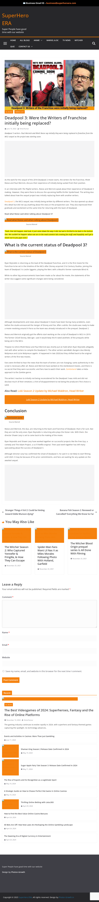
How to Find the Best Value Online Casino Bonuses (26, 813)
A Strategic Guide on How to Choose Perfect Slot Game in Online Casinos (35, 791)
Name (6, 632)
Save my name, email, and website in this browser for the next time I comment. (44, 671)
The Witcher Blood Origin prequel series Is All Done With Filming (82, 548)
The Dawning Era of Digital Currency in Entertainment (27, 836)
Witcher (79, 40)
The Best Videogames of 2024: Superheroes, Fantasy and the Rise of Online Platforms (48, 712)
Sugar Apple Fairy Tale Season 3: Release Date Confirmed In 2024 (49, 765)
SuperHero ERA (25, 897)
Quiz (12, 46)
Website (6, 657)
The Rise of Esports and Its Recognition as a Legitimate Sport (30, 780)
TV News (67, 40)
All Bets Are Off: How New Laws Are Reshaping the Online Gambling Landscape (38, 825)
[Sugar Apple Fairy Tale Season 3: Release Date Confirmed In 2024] (10, 767)
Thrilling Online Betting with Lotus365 (37, 802)
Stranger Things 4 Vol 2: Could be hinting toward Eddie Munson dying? (25, 512)
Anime (37, 40)
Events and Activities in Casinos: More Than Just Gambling (29, 736)
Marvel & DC (53, 40)
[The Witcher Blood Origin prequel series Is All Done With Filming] (82, 529)
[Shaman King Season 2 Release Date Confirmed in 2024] (10, 751)
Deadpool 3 (9, 201)
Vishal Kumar (24, 129)
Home (13, 40)
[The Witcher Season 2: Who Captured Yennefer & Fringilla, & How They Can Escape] (16, 529)
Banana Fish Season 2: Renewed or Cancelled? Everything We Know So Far (75, 512)
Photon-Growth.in (66, 897)
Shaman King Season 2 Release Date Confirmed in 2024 (45, 749)
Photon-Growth (18, 872)
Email (5, 644)
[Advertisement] (49, 159)
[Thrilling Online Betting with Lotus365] (10, 804)
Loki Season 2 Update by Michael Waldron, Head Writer (51, 391)
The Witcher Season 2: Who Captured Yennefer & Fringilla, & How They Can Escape (16, 553)
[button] (41, 40)
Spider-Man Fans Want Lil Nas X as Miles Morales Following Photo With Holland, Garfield (48, 555)
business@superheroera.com (61, 3)
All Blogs (25, 40)
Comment (7, 597)
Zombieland (71, 369)
